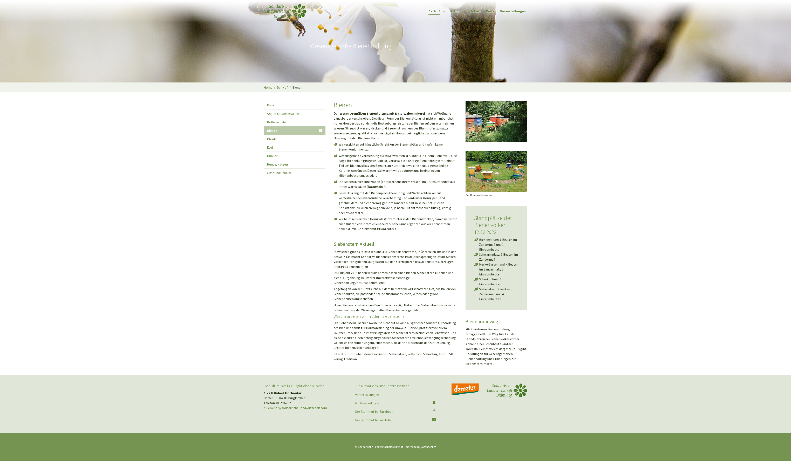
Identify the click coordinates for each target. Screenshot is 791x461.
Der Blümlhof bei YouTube (373, 420)
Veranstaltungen (367, 395)
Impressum (412, 447)
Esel (270, 147)
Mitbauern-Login (367, 403)
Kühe (270, 105)
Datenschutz (428, 447)
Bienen (272, 130)
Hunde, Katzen (277, 164)
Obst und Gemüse (279, 173)
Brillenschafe (276, 122)
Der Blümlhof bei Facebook (374, 411)
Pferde (271, 139)
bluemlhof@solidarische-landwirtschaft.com (295, 408)
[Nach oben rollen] (782, 452)
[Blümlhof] (285, 11)
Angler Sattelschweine (283, 114)
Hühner (272, 156)
